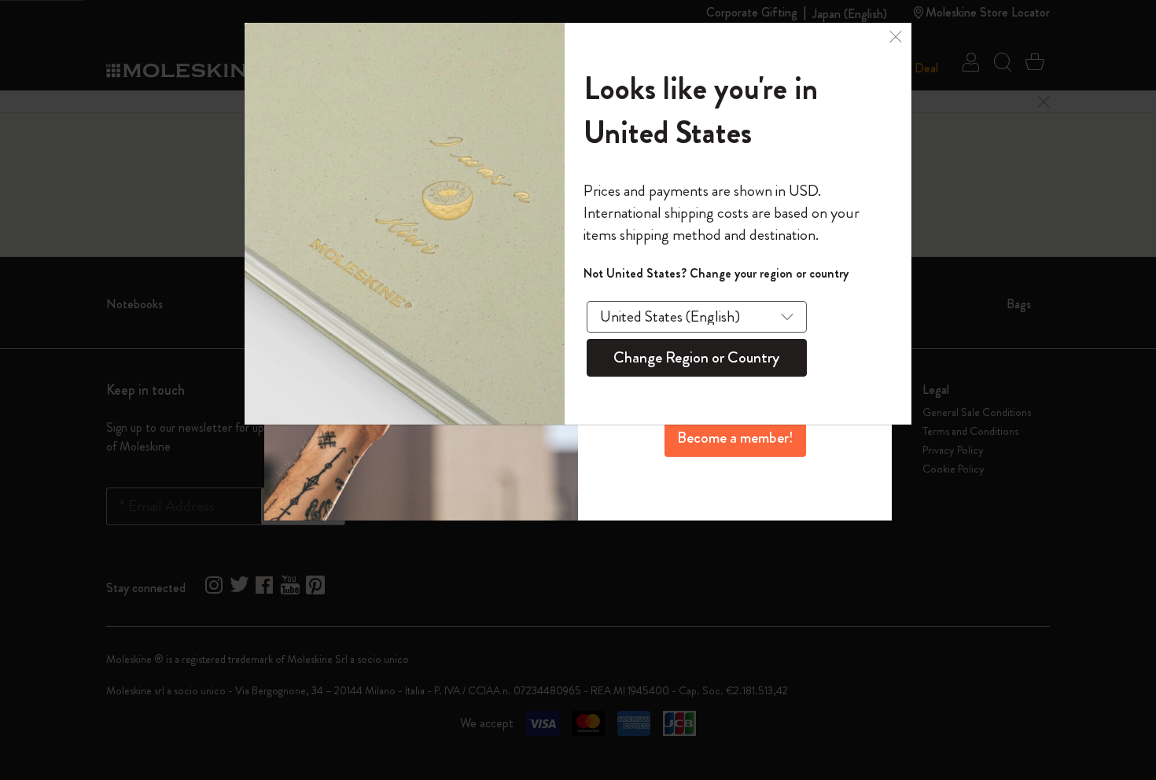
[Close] (896, 34)
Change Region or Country (696, 357)
